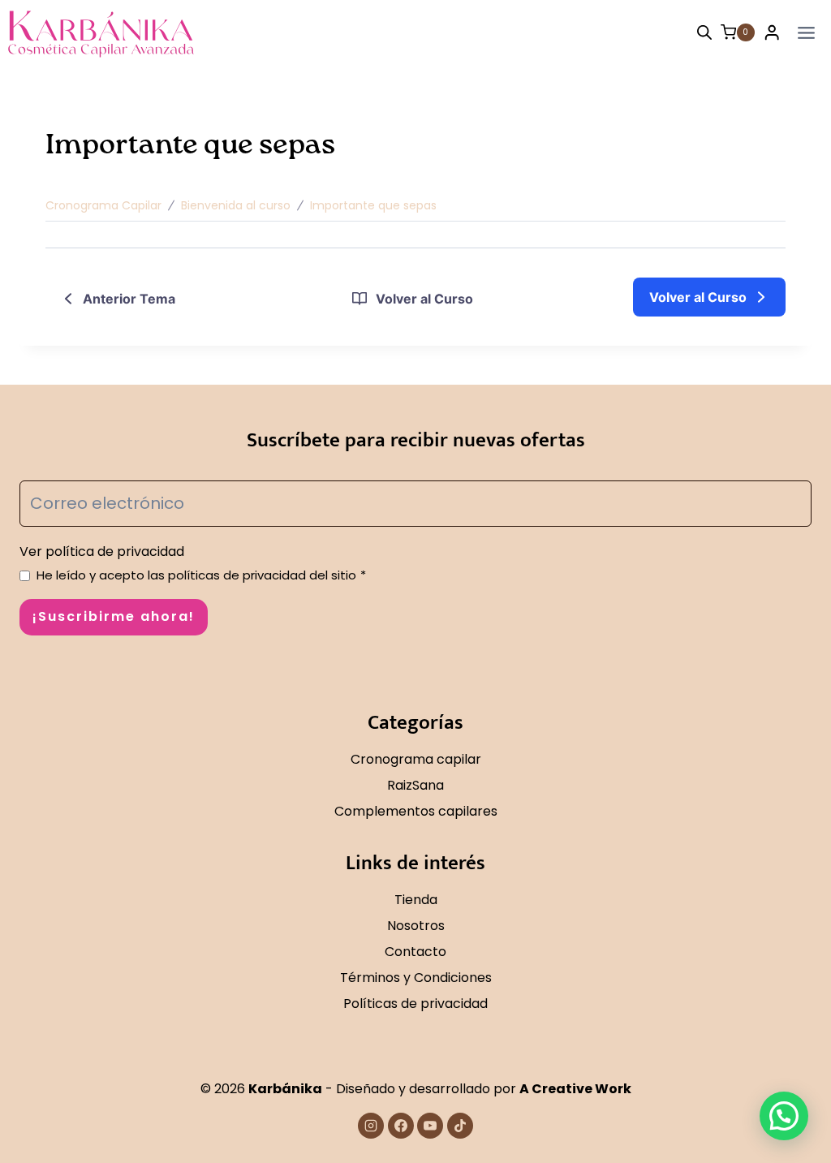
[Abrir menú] (806, 32)
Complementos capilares (415, 811)
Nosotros (416, 925)
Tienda (415, 899)
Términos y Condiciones (416, 977)
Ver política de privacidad (101, 551)
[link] (709, 297)
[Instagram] (371, 1126)
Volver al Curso (424, 299)
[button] (784, 1116)
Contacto (415, 951)
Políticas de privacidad (415, 1003)
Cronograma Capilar (103, 205)
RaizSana (415, 785)
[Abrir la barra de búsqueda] (704, 32)
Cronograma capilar (416, 759)
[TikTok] (460, 1126)
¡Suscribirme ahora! (113, 616)
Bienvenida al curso (236, 205)
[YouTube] (430, 1126)
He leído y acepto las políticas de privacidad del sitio (201, 575)
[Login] (772, 32)
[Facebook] (401, 1126)
